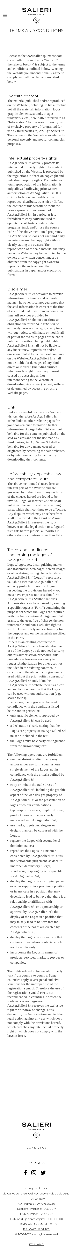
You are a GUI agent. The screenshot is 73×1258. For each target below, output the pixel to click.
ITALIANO (36, 1244)
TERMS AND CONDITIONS (36, 1224)
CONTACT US (37, 1147)
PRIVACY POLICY (36, 1229)
